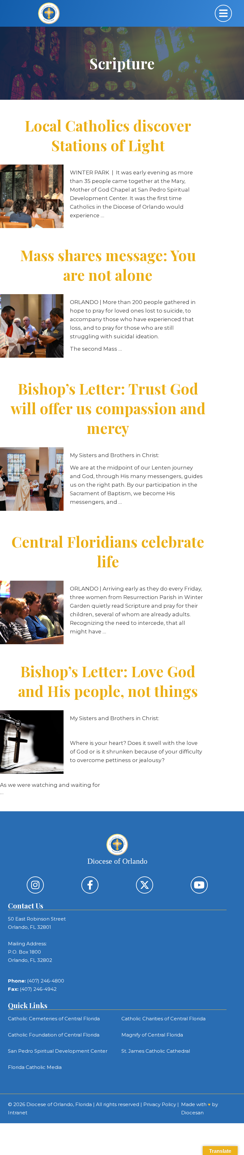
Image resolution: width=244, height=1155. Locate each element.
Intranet (17, 1113)
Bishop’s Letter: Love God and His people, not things (108, 681)
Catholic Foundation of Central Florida (53, 1035)
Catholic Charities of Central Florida (163, 1019)
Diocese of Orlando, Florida (59, 1104)
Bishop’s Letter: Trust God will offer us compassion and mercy (108, 408)
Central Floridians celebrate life (107, 551)
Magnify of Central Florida (152, 1035)
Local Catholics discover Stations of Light (108, 135)
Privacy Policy (159, 1104)
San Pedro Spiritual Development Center (57, 1051)
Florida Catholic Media (35, 1067)
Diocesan (192, 1113)
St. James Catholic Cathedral (155, 1051)
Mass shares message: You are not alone (108, 265)
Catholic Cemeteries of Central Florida (54, 1019)
